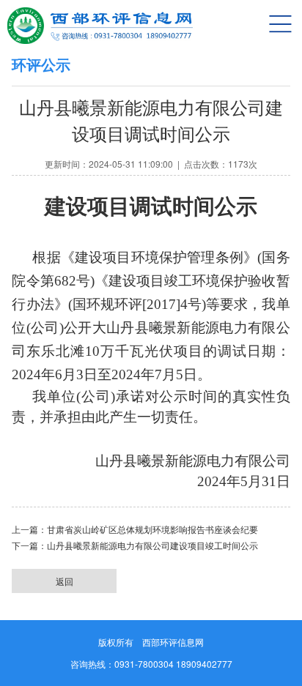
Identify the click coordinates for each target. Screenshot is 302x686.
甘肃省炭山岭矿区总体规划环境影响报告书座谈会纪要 (152, 530)
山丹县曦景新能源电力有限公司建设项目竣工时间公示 (152, 546)
